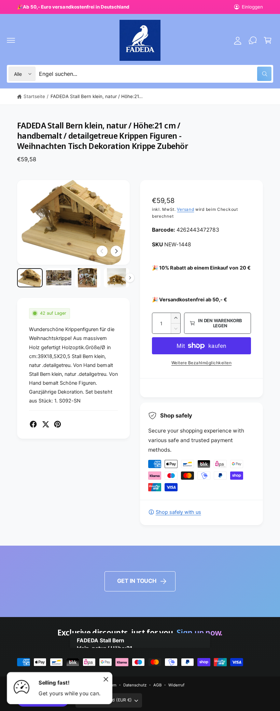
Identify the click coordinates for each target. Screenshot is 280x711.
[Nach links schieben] (102, 251)
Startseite (34, 96)
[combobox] (155, 74)
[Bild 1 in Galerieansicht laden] (30, 277)
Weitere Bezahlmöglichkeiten (201, 362)
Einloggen (252, 7)
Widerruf (176, 685)
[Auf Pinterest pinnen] (57, 424)
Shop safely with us (178, 512)
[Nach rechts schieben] (116, 251)
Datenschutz (134, 685)
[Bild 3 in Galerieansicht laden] (87, 277)
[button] (10, 40)
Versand (185, 209)
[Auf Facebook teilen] (33, 424)
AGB (157, 685)
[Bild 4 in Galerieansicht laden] (116, 277)
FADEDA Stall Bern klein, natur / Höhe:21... (97, 96)
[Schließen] (106, 679)
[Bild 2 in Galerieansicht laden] (59, 277)
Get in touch (136, 580)
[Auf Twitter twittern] (45, 424)
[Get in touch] (252, 40)
